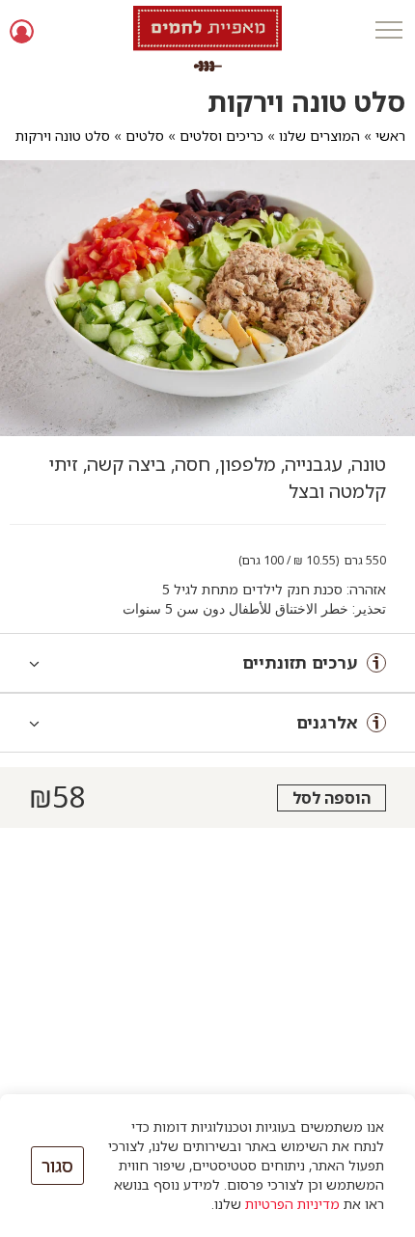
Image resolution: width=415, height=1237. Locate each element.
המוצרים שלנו (319, 135)
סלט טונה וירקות (62, 135)
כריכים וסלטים (221, 135)
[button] (388, 31)
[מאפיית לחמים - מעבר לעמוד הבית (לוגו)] (207, 38)
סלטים (144, 135)
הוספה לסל (331, 798)
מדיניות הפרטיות (292, 1204)
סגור (57, 1165)
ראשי (390, 135)
